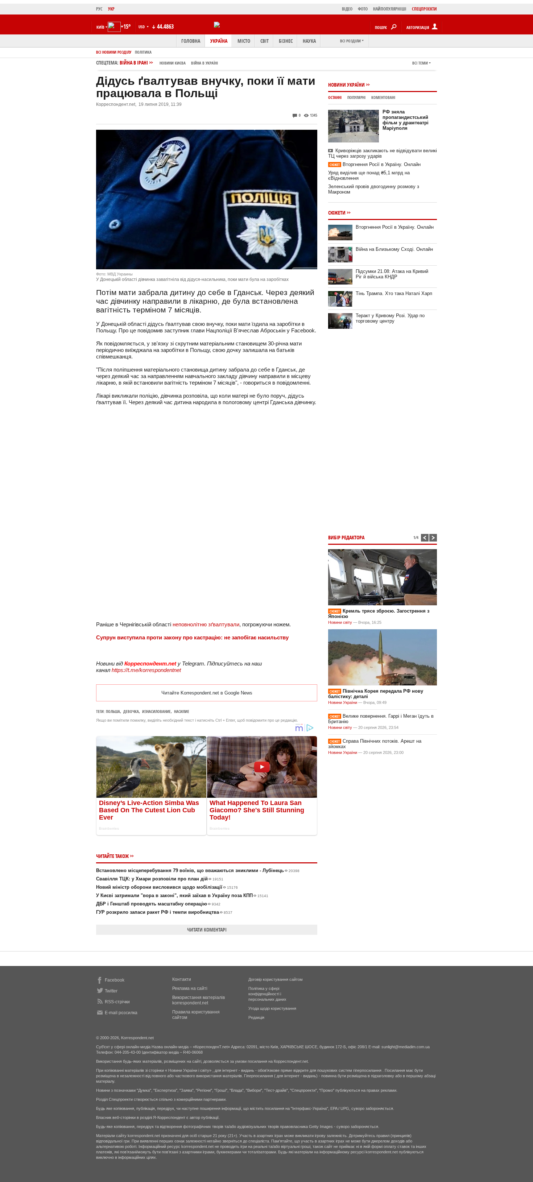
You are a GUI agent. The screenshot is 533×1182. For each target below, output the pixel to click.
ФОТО (363, 9)
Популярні (356, 97)
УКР (111, 9)
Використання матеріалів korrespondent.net (198, 1000)
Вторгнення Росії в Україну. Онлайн (375, 164)
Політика (143, 52)
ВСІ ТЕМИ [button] (420, 63)
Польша (113, 711)
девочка (131, 711)
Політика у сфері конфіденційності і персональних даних (267, 993)
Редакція (256, 1017)
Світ (264, 40)
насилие (181, 711)
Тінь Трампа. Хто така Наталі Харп (394, 293)
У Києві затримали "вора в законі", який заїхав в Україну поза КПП (182, 895)
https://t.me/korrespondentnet (146, 670)
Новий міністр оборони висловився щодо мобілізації (167, 887)
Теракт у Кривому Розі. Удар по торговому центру (390, 318)
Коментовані (383, 97)
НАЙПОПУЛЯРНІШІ (389, 9)
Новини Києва (173, 63)
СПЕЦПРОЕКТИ (424, 9)
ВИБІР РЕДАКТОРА (346, 537)
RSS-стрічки (117, 1001)
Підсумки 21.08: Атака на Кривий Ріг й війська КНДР (392, 274)
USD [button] (142, 26)
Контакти (181, 979)
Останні (335, 97)
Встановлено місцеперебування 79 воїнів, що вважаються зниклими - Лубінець (197, 870)
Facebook (114, 980)
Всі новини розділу (113, 52)
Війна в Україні (204, 63)
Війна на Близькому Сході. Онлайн (394, 249)
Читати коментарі (207, 929)
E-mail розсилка (121, 1012)
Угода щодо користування (272, 1008)
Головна (190, 40)
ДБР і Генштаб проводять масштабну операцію (158, 904)
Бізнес (286, 40)
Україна (218, 40)
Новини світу (340, 622)
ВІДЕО (347, 9)
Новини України (346, 84)
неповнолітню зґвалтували (206, 624)
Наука (309, 40)
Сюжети (337, 212)
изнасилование (156, 711)
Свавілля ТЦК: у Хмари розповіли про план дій (159, 879)
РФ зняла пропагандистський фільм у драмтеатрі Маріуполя (406, 120)
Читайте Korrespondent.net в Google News (206, 693)
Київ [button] (100, 27)
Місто (243, 40)
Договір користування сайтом (275, 979)
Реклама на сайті (189, 988)
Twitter (111, 991)
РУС (99, 9)
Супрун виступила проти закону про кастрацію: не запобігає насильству (192, 637)
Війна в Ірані (169, 62)
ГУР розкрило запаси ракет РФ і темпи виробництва (164, 912)
